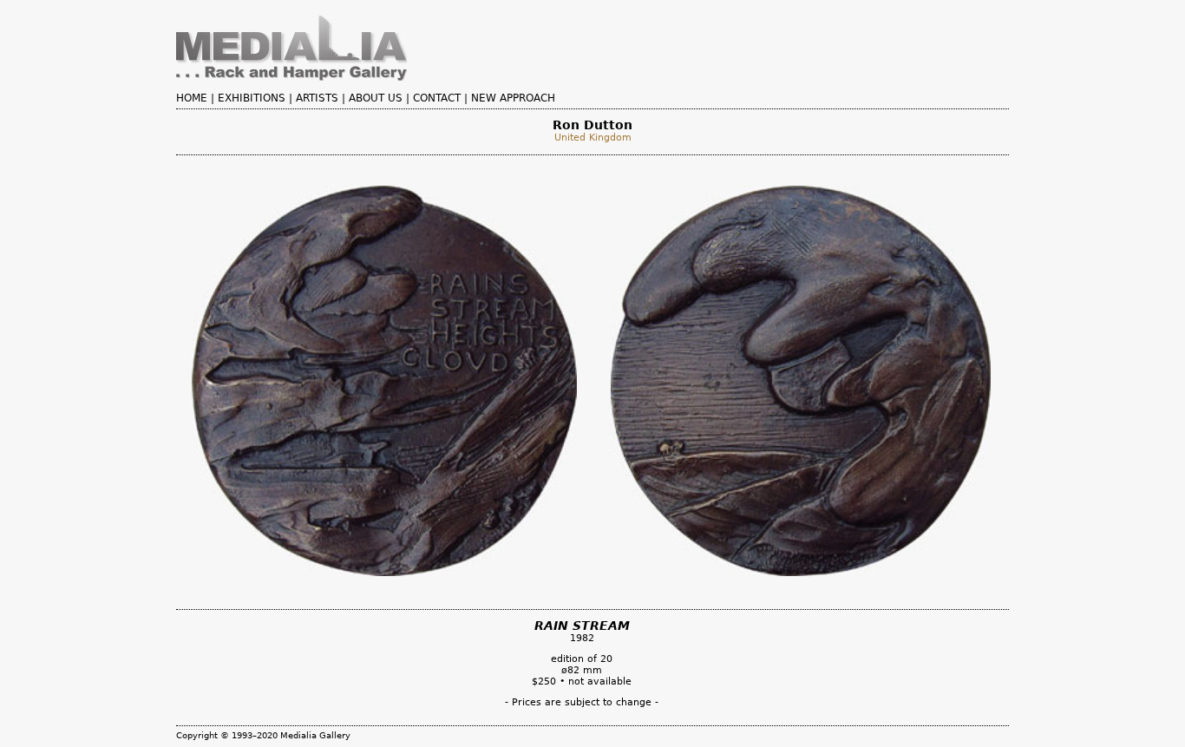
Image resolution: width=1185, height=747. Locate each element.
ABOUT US (376, 98)
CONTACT (437, 98)
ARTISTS (317, 98)
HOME (191, 98)
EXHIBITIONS (251, 98)
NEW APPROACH (513, 98)
